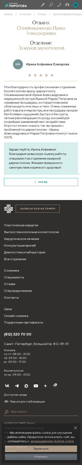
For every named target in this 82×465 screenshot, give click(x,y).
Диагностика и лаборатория (24, 252)
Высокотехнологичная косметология (31, 232)
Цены (8, 309)
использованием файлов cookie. (52, 441)
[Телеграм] (17, 386)
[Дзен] (45, 386)
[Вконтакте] (7, 386)
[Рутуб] (55, 386)
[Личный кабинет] (67, 4)
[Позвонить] (59, 4)
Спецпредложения (18, 291)
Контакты (11, 297)
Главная (8, 14)
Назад (43, 182)
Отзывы (42, 14)
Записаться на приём (37, 208)
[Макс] (26, 386)
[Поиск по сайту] (6, 412)
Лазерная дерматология (41, 48)
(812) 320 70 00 (17, 334)
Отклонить (41, 456)
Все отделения (15, 259)
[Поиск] (51, 4)
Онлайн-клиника (16, 316)
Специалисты (14, 277)
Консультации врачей (20, 245)
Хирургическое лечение (21, 239)
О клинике (25, 14)
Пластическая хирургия (21, 225)
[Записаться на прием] (42, 4)
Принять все (41, 448)
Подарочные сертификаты (23, 322)
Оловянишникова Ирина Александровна (41, 31)
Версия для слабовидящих (27, 401)
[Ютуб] (36, 386)
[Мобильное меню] (75, 4)
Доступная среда (15, 394)
